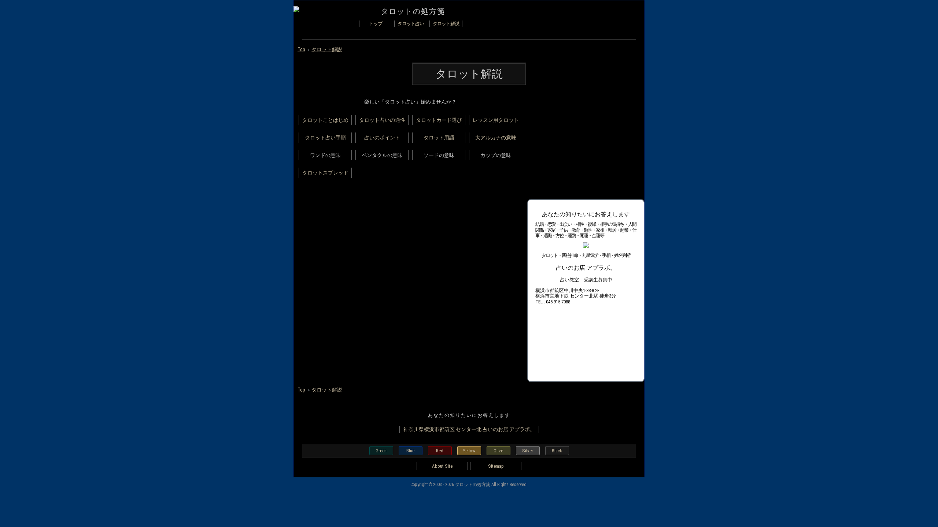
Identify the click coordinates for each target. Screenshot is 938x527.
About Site (442, 466)
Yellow (469, 450)
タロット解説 (446, 23)
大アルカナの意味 (495, 138)
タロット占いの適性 (382, 120)
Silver (527, 450)
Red (439, 450)
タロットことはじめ (325, 120)
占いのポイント (382, 138)
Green (381, 450)
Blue (410, 450)
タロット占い (411, 23)
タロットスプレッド (325, 173)
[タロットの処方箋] (296, 10)
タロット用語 (439, 138)
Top (301, 49)
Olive (498, 450)
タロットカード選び (439, 120)
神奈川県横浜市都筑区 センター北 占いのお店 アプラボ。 (469, 429)
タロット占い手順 (325, 138)
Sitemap (496, 466)
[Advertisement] (582, 143)
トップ (375, 23)
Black (557, 450)
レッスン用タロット (496, 120)
